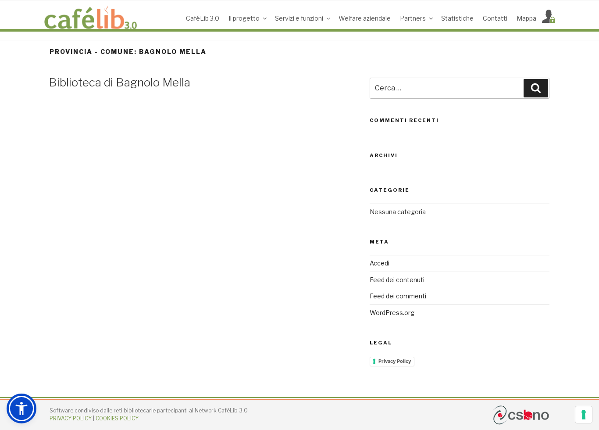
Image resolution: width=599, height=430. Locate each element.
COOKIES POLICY (117, 418)
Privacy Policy (394, 361)
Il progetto (244, 18)
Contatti (495, 18)
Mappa (526, 18)
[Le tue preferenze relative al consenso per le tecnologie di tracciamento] (583, 414)
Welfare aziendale (365, 18)
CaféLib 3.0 (202, 18)
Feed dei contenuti (397, 279)
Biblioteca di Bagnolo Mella (119, 82)
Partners (413, 18)
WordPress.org (392, 312)
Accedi (379, 263)
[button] (21, 408)
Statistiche (457, 18)
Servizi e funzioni (299, 18)
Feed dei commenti (398, 296)
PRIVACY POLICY (71, 418)
